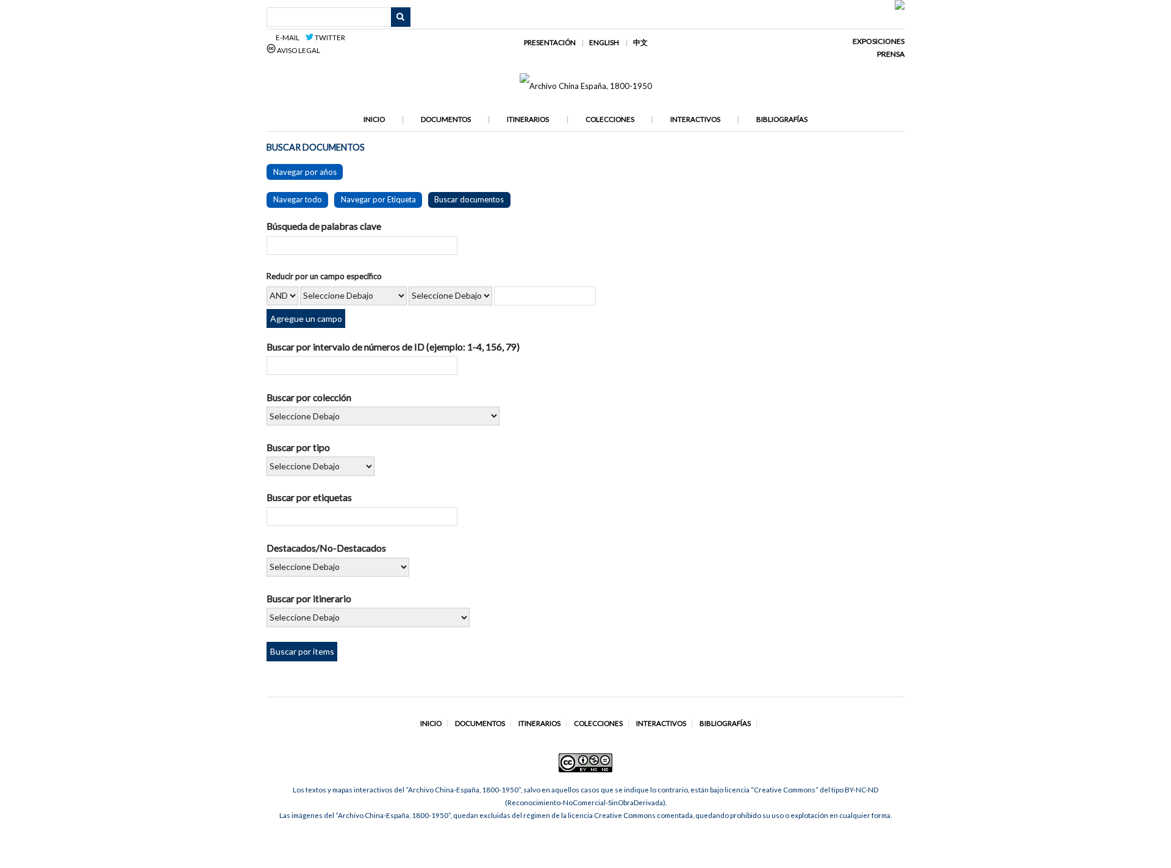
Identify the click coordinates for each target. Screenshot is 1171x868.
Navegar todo (297, 199)
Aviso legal (298, 50)
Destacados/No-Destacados (326, 547)
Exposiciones (878, 41)
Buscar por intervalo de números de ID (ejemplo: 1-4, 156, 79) (393, 346)
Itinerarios (528, 119)
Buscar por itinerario (309, 598)
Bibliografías (782, 119)
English (604, 42)
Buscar (400, 17)
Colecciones (610, 119)
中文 (640, 42)
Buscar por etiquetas (309, 497)
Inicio (374, 119)
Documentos (446, 119)
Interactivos (695, 119)
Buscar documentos (469, 199)
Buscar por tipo (298, 447)
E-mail (289, 37)
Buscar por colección (309, 397)
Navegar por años (305, 172)
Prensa (890, 54)
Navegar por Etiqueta (378, 199)
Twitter (329, 37)
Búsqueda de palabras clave (324, 226)
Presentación (550, 42)
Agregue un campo (306, 318)
